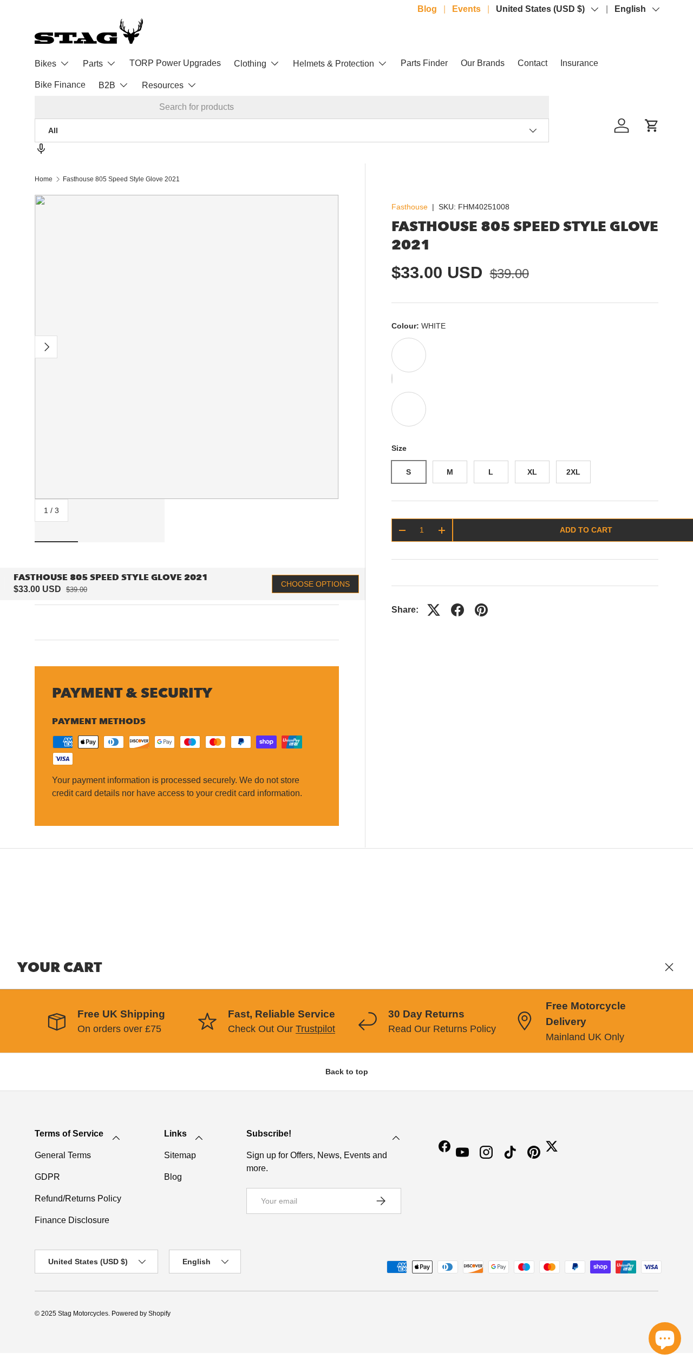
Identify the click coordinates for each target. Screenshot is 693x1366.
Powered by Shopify (141, 1313)
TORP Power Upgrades (175, 63)
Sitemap (180, 1155)
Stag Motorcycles (83, 1313)
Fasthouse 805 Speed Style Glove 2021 (121, 179)
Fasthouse (409, 206)
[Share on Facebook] (457, 610)
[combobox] (292, 107)
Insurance (579, 63)
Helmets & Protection (333, 63)
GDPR (47, 1176)
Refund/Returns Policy (78, 1198)
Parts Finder (424, 63)
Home (44, 179)
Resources (163, 85)
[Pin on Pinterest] (481, 610)
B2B (107, 85)
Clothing (250, 63)
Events (466, 9)
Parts (93, 63)
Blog (427, 9)
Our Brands (483, 63)
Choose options (315, 584)
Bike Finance (60, 84)
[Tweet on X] (434, 610)
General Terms (63, 1155)
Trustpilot (315, 1028)
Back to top (346, 1071)
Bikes (45, 63)
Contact (532, 63)
